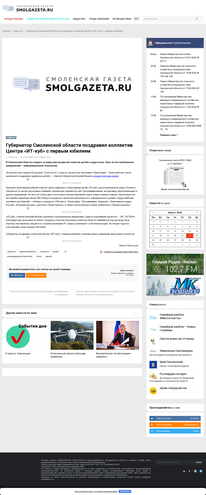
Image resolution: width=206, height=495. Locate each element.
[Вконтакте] (184, 471)
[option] (26, 339)
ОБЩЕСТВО (79, 19)
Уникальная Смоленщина (176, 350)
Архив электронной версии (175, 189)
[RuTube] (195, 471)
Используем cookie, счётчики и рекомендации (96, 491)
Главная (6, 31)
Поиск (198, 462)
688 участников (177, 431)
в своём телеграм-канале (105, 176)
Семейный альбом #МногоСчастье (48, 19)
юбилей (49, 256)
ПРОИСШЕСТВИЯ (122, 19)
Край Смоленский (171, 361)
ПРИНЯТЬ (125, 491)
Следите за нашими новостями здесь (121, 252)
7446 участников (177, 418)
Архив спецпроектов (173, 388)
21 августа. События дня (17, 353)
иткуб (39, 256)
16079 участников (177, 425)
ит (66, 252)
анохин (56, 252)
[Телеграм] (200, 471)
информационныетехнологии (19, 256)
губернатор (44, 252)
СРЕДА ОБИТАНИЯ (99, 19)
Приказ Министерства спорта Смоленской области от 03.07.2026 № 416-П (179, 57)
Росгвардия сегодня (173, 373)
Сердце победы (13, 19)
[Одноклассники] (189, 471)
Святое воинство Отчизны (177, 338)
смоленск (11, 252)
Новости (18, 31)
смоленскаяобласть (27, 252)
